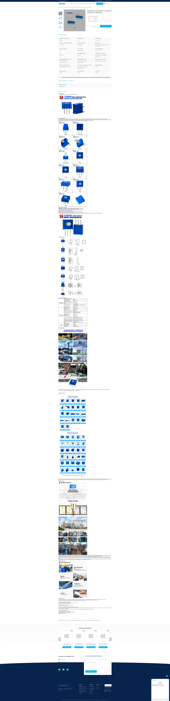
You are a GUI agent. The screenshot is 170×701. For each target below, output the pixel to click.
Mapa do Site (91, 691)
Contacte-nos (86, 3)
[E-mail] (69, 670)
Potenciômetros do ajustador (68, 7)
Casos (97, 686)
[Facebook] (167, 676)
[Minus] (167, 680)
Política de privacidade (64, 699)
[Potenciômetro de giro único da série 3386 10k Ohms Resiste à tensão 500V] (74, 20)
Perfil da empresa (92, 686)
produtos (63, 7)
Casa (60, 7)
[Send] (167, 700)
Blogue (94, 3)
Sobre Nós (82, 3)
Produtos (74, 3)
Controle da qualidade (92, 689)
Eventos (91, 3)
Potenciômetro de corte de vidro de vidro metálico (68, 620)
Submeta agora (90, 671)
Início (71, 3)
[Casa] (62, 3)
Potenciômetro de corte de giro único (82, 620)
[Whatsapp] (60, 670)
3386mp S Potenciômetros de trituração (94, 620)
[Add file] (152, 700)
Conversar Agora (99, 3)
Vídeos (78, 3)
